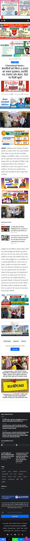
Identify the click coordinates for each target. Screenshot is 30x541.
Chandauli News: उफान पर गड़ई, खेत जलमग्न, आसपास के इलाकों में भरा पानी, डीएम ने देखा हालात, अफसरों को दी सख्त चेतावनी (22, 457)
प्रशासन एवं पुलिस (7, 530)
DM (11, 474)
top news (4, 479)
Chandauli (8, 341)
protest (19, 476)
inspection (20, 474)
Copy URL (15, 349)
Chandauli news (22, 471)
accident (4, 471)
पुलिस (22, 479)
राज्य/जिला (16, 59)
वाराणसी (18, 528)
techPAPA (23, 525)
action (9, 471)
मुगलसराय (3, 481)
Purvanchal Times (7, 94)
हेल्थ (12, 530)
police (14, 476)
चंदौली (20, 59)
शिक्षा (17, 62)
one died (9, 476)
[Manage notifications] (26, 537)
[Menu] (2, 21)
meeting (3, 476)
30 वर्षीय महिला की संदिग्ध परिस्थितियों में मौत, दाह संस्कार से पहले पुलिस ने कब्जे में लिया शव (19, 229)
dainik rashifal (5, 474)
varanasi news (11, 479)
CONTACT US (17, 530)
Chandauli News (12, 528)
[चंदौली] (5, 20)
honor (24, 341)
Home (11, 59)
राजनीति (25, 528)
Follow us (4, 486)
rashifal (25, 476)
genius (16, 341)
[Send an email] (12, 94)
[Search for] (28, 21)
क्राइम (22, 528)
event (15, 474)
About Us (24, 530)
